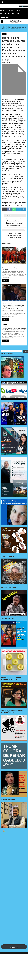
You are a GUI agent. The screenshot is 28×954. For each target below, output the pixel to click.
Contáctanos (4, 17)
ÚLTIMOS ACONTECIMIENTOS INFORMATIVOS (14, 946)
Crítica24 (3, 13)
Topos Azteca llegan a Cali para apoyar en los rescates (13, 268)
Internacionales (10, 247)
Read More (5, 280)
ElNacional (11, 13)
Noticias (2, 10)
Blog (18, 13)
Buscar (2, 349)
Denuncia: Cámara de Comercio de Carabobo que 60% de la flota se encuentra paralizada (14, 329)
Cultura (11, 10)
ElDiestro (19, 10)
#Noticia (4, 34)
